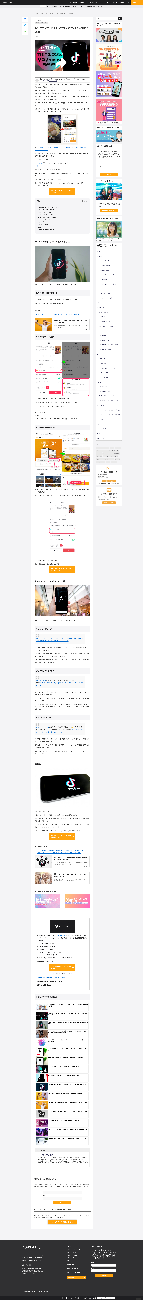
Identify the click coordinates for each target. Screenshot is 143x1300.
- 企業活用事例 (70, 1258)
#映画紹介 (42, 641)
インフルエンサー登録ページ (107, 210)
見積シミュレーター (125, 2)
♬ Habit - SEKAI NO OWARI (56, 732)
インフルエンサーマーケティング (105, 405)
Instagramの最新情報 (104, 265)
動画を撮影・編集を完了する (46, 210)
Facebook (99, 251)
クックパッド (41, 166)
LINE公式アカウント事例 (105, 298)
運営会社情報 (70, 1264)
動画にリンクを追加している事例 (47, 217)
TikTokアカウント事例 (105, 349)
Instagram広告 (103, 279)
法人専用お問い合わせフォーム (75, 1278)
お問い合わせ (136, 2)
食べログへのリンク (44, 224)
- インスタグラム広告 (72, 1255)
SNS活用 (37, 22)
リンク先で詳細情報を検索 (46, 214)
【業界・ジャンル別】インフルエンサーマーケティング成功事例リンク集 (59, 853)
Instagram (99, 256)
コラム (98, 424)
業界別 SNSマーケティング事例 (107, 326)
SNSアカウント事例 (104, 312)
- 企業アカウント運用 (72, 1252)
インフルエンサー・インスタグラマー (111, 453)
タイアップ (99, 453)
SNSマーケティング (102, 307)
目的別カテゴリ (94, 2)
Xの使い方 (102, 358)
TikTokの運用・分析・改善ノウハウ (108, 345)
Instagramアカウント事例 (106, 270)
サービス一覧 (113, 2)
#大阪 (74, 729)
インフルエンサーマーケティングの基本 (109, 414)
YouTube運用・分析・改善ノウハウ (108, 400)
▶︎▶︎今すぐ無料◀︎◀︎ (49, 81)
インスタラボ (62, 935)
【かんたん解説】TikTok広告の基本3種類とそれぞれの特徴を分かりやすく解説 (60, 850)
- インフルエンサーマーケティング (75, 1250)
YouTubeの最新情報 (104, 391)
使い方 (103, 462)
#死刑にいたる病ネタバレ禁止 (68, 638)
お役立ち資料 (104, 2)
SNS (98, 303)
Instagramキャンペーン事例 (106, 275)
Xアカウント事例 (103, 372)
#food (50, 683)
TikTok (42, 22)
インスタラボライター (85, 36)
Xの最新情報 (102, 363)
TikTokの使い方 (38, 20)
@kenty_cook (41, 680)
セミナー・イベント (102, 429)
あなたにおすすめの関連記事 (46, 230)
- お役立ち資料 (70, 1260)
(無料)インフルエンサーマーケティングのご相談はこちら (61, 191)
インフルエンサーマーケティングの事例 (109, 410)
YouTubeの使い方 (104, 386)
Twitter (118, 459)
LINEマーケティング (104, 293)
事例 (46, 22)
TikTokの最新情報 (104, 340)
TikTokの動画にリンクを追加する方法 (48, 207)
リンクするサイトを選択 (45, 212)
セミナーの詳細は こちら (63, 1222)
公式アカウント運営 (101, 459)
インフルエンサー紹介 (105, 419)
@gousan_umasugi (42, 727)
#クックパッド (43, 683)
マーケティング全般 (104, 321)
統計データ (117, 448)
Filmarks (39, 163)
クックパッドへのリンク (45, 222)
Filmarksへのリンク (44, 220)
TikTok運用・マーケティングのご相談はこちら (61, 967)
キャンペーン (114, 462)
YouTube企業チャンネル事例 (106, 396)
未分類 (98, 433)
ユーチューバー (115, 450)
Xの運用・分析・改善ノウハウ (107, 368)
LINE (98, 289)
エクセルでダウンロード (105, 1298)
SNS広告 (108, 462)
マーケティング (110, 459)
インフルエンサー (105, 448)
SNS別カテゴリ (84, 2)
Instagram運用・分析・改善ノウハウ (109, 284)
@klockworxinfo (41, 638)
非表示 (85, 201)
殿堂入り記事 (73, 2)
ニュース (112, 448)
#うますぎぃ (43, 732)
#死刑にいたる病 (53, 638)
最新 (98, 456)
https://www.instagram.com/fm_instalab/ (32, 1249)
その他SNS (102, 317)
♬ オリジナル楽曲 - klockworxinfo (57, 641)
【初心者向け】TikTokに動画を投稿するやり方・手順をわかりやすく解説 (57, 314)
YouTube (99, 382)
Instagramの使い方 (104, 261)
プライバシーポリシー (73, 1268)
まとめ (40, 227)
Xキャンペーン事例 (104, 377)
